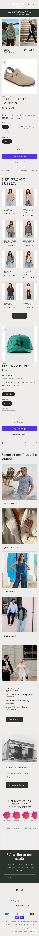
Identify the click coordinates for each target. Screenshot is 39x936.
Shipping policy (27, 928)
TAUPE (7, 141)
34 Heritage (9, 503)
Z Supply (8, 592)
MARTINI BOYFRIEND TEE (10, 303)
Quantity (5, 409)
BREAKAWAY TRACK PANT (27, 303)
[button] (5, 4)
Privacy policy (29, 924)
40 (30, 127)
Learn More (14, 719)
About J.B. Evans (16, 785)
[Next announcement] (35, 13)
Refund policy (17, 924)
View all (19, 316)
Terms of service (14, 928)
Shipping (5, 111)
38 (13, 127)
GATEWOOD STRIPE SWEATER (26, 272)
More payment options (19, 162)
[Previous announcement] (4, 13)
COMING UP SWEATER (8, 272)
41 (5, 132)
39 (22, 127)
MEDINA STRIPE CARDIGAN (10, 241)
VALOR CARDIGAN (8, 209)
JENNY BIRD (10, 548)
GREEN (7, 403)
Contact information (21, 931)
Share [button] (7, 170)
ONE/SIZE (8, 394)
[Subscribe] (32, 877)
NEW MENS (28, 50)
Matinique (9, 636)
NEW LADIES (8, 51)
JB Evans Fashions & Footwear (18, 921)
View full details (27, 170)
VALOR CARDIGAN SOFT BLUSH (28, 210)
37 (5, 127)
